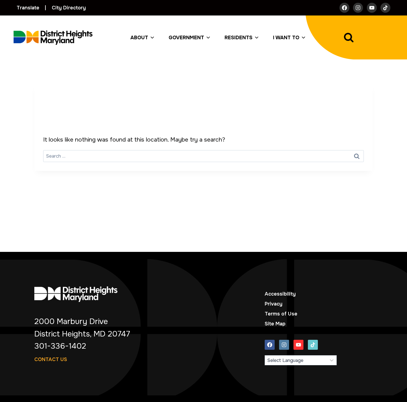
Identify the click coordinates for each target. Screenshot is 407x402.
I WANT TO (286, 38)
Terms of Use (281, 314)
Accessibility (280, 294)
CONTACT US (50, 359)
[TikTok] (385, 8)
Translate (28, 8)
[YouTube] (372, 8)
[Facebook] (344, 8)
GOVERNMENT (186, 38)
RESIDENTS (239, 38)
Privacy (273, 304)
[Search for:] (203, 155)
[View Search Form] (362, 37)
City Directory (69, 8)
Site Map (275, 324)
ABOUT (139, 38)
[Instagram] (358, 8)
